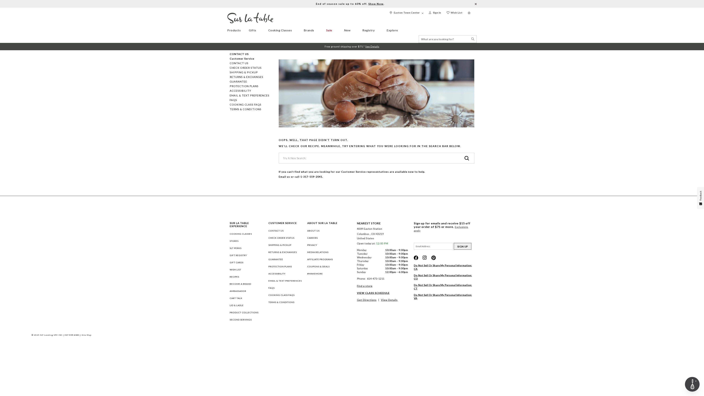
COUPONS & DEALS (318, 266)
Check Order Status (246, 67)
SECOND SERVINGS (241, 319)
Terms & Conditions (245, 109)
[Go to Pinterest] (433, 258)
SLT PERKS (235, 248)
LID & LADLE (237, 305)
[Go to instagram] (425, 258)
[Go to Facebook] (416, 258)
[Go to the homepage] (250, 14)
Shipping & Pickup (244, 72)
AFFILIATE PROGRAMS (320, 259)
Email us (284, 176)
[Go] (466, 158)
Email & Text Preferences (249, 95)
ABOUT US (313, 230)
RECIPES (234, 276)
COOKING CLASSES (241, 233)
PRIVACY (312, 245)
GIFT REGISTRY (238, 255)
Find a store (365, 285)
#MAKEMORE (315, 273)
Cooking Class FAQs (245, 104)
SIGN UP (462, 246)
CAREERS (312, 237)
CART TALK (236, 298)
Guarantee (238, 81)
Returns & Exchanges (246, 76)
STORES (234, 241)
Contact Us (239, 63)
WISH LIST (235, 269)
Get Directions (367, 299)
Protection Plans (244, 86)
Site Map (86, 335)
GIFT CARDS (236, 262)
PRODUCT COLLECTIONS (244, 312)
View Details (389, 299)
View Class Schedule (373, 292)
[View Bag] (472, 12)
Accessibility (240, 90)
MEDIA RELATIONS (318, 252)
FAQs (233, 100)
